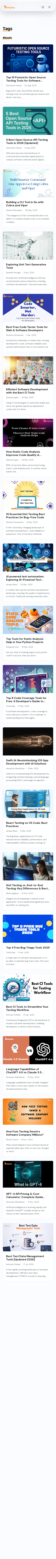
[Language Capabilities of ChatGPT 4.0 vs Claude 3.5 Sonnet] (28, 1050)
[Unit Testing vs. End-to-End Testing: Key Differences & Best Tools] (28, 877)
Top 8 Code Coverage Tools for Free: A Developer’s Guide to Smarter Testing (26, 699)
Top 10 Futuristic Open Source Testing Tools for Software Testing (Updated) (26, 79)
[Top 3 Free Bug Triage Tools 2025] (28, 929)
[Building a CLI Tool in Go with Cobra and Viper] (28, 183)
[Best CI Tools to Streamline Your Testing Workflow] (28, 988)
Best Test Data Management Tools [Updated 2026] (25, 1258)
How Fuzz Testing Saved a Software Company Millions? (24, 1133)
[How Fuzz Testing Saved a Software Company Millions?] (28, 1112)
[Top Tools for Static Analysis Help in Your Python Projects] (28, 620)
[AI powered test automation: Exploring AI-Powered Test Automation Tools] (28, 558)
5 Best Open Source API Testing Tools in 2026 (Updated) (27, 141)
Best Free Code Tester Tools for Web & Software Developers (27, 328)
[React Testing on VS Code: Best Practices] (28, 804)
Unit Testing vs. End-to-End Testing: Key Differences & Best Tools (27, 887)
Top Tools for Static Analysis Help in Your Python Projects (24, 640)
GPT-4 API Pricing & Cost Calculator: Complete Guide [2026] (24, 1195)
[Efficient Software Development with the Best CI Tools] (28, 381)
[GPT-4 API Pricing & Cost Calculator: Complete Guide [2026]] (28, 1174)
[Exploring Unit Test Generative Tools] (28, 248)
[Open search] (43, 7)
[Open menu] (49, 7)
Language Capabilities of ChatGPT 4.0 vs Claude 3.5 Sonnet (23, 1070)
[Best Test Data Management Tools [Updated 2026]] (28, 1240)
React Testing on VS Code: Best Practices (26, 824)
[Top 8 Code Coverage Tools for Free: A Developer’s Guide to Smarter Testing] (28, 690)
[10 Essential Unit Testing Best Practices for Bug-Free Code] (28, 495)
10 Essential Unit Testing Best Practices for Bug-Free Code (25, 515)
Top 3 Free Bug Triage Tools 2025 (28, 947)
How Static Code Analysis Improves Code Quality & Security (23, 453)
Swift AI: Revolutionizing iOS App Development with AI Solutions (27, 762)
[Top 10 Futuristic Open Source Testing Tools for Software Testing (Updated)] (28, 61)
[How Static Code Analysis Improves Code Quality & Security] (28, 433)
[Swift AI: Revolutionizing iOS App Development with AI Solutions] (28, 741)
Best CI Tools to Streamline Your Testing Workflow (27, 1008)
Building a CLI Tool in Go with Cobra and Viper (25, 203)
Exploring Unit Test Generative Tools (26, 266)
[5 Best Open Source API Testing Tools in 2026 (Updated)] (28, 123)
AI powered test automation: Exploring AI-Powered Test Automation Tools (25, 578)
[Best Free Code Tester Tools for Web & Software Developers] (28, 308)
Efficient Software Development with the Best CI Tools (27, 391)
